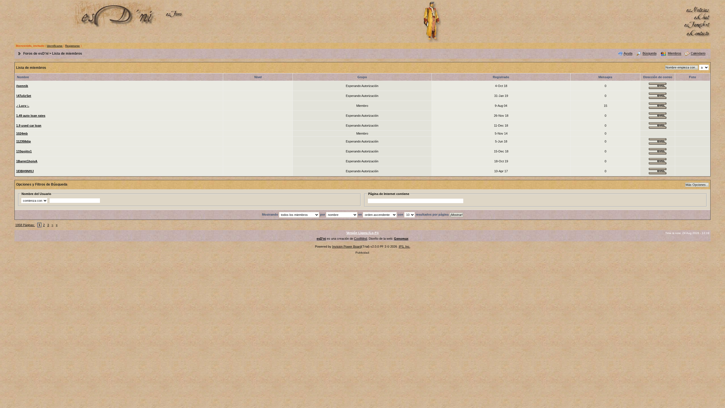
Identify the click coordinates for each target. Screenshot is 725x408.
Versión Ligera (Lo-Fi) (362, 233)
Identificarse (55, 45)
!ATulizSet (23, 95)
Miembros (674, 53)
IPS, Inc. (404, 246)
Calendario (698, 53)
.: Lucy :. (22, 105)
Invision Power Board (346, 246)
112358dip (23, 141)
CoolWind (360, 238)
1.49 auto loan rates (30, 115)
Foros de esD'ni (35, 54)
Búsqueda (649, 53)
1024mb (22, 133)
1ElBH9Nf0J (25, 171)
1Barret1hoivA (26, 161)
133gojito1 (24, 151)
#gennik (22, 86)
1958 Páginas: (25, 225)
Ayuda (628, 53)
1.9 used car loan (28, 125)
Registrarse (72, 45)
